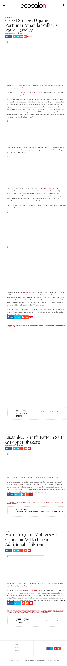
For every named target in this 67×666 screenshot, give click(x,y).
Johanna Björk (19, 33)
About (16, 644)
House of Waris (28, 292)
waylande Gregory (12, 503)
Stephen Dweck (46, 188)
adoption (18, 610)
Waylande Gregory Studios (16, 484)
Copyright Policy (17, 653)
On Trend (54, 411)
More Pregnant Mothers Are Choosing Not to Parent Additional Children (31, 539)
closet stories (33, 324)
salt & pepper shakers (39, 502)
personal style (28, 325)
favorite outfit (47, 324)
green (44, 610)
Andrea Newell (20, 547)
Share (9, 36)
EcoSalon (39, 610)
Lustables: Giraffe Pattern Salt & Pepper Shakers (33, 439)
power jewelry (37, 325)
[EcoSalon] (34, 5)
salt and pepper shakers (52, 502)
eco (35, 610)
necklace (21, 325)
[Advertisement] (36, 389)
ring (43, 325)
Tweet (17, 36)
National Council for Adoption (22, 611)
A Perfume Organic (24, 92)
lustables (29, 502)
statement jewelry (50, 325)
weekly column (11, 326)
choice (32, 610)
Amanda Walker (37, 92)
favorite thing (56, 324)
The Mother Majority (30, 590)
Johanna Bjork (14, 325)
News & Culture (36, 611)
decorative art (14, 502)
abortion (52, 593)
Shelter (7, 434)
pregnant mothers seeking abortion (23, 612)
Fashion (40, 324)
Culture (7, 531)
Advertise (17, 647)
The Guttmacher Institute (41, 612)
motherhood (50, 610)
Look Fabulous (9, 17)
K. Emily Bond (19, 445)
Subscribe (17, 650)
